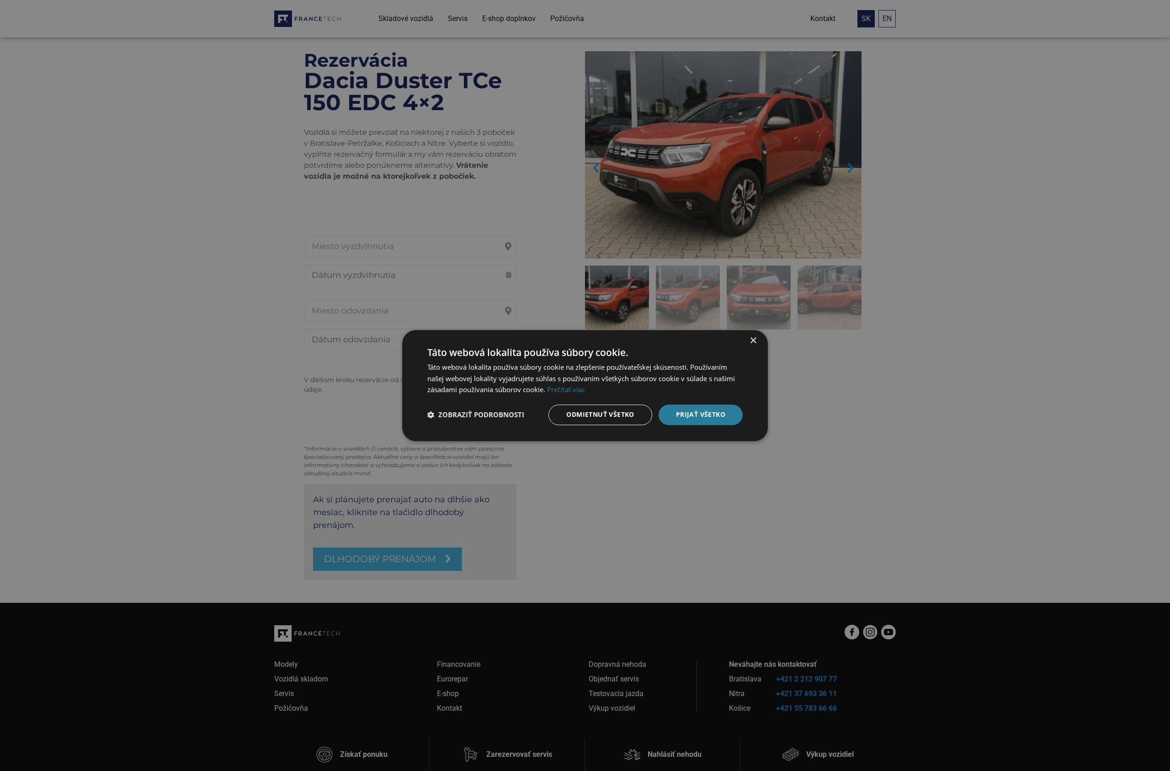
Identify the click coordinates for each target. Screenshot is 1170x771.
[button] (475, 415)
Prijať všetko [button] (700, 414)
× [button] (753, 340)
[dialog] (585, 385)
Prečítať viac (566, 389)
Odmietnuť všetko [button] (600, 414)
